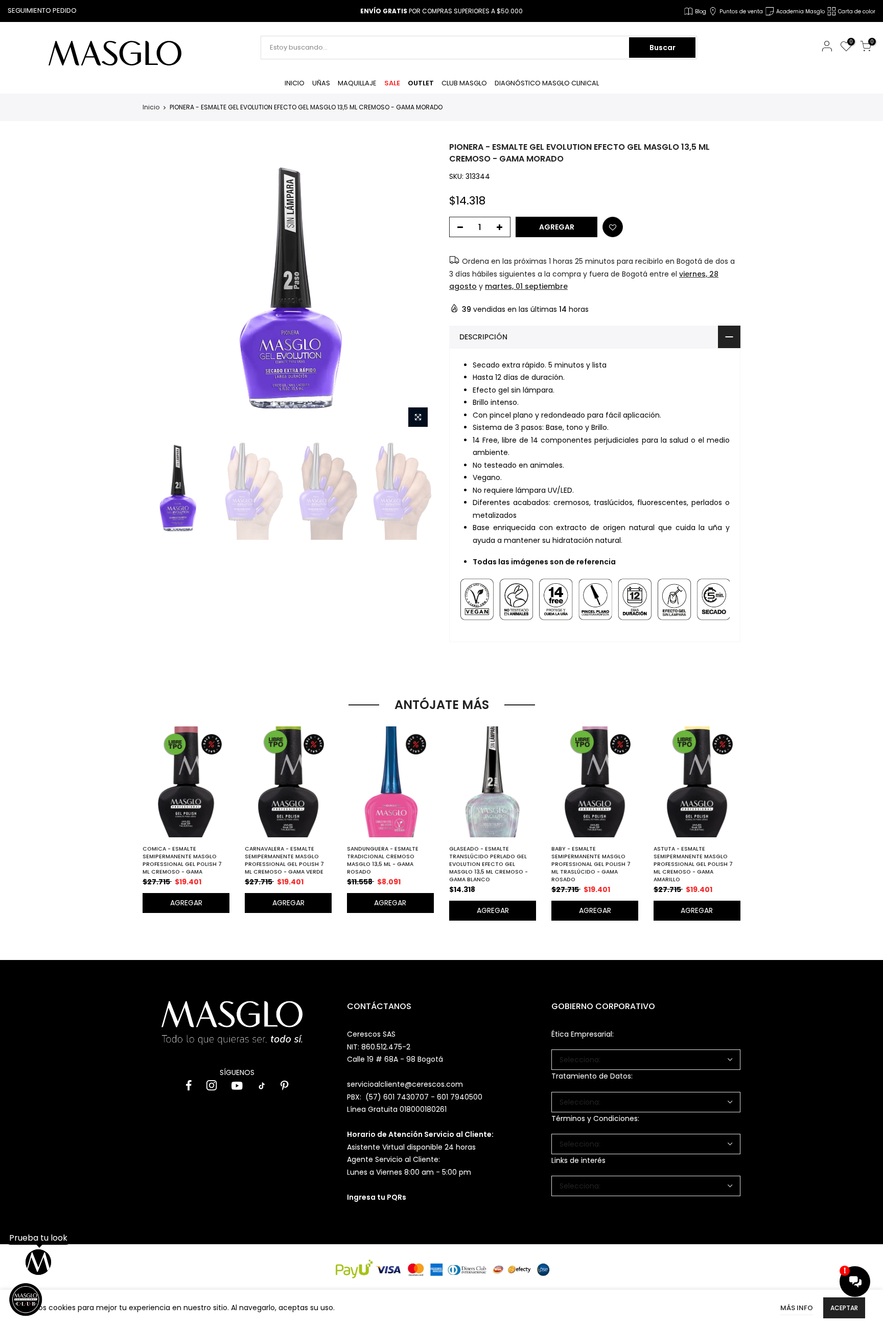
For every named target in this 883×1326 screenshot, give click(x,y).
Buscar (662, 47)
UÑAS (321, 83)
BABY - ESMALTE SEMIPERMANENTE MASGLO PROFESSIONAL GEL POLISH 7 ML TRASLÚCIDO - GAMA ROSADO (591, 864)
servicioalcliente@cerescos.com (405, 1084)
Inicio (151, 107)
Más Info (796, 1308)
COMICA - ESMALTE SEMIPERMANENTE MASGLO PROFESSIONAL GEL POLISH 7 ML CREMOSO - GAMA (182, 860)
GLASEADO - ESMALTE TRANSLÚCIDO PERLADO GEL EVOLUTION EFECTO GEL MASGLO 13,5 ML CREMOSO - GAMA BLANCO (488, 864)
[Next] (416, 287)
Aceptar (844, 1308)
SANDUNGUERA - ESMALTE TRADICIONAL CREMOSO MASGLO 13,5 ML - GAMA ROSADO (383, 860)
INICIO (295, 83)
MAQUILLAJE (357, 83)
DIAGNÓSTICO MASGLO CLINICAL (547, 83)
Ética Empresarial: (582, 1034)
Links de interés (578, 1160)
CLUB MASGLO (464, 83)
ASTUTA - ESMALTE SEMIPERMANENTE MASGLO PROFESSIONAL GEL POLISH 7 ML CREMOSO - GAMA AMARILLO (693, 864)
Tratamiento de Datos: (592, 1076)
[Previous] (159, 287)
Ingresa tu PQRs (376, 1197)
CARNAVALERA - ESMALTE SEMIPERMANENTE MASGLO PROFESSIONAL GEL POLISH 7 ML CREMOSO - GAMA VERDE (284, 860)
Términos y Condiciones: (595, 1118)
